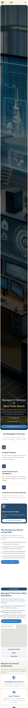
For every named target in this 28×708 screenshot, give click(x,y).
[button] (26, 2)
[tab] (14, 589)
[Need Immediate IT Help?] (4, 506)
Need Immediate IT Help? (10, 512)
